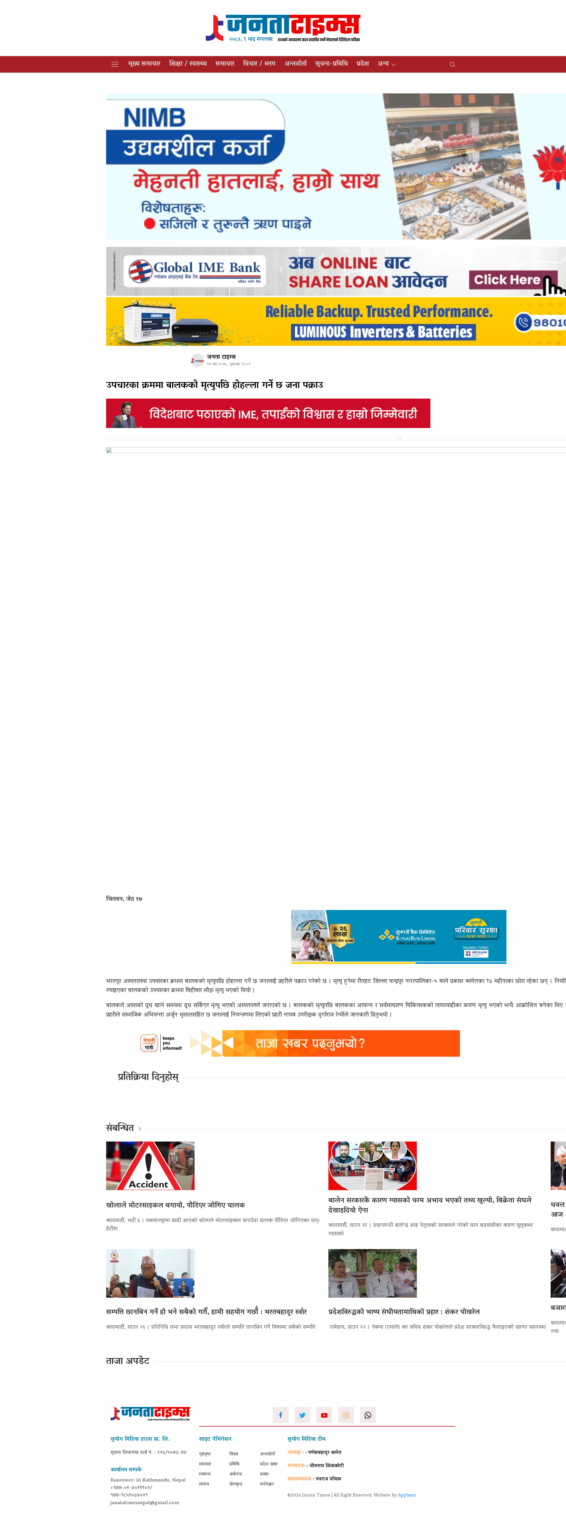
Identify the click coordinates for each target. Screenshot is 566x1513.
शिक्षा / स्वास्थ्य (188, 64)
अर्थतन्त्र (235, 1474)
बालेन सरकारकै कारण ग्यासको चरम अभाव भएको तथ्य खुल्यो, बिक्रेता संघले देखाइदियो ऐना (430, 1206)
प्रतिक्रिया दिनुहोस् (148, 1078)
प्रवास (264, 1474)
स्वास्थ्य (204, 1474)
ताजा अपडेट (127, 1362)
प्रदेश (363, 64)
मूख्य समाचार (144, 64)
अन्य (383, 64)
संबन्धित (120, 1129)
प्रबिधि (234, 1464)
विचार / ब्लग (259, 64)
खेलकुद (235, 1484)
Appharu (407, 1495)
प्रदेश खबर (269, 1464)
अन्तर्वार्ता (295, 64)
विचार (233, 1454)
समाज (204, 1484)
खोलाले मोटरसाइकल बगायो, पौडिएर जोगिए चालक (175, 1206)
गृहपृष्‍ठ (205, 1454)
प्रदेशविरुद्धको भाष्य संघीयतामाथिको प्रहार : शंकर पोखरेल (404, 1312)
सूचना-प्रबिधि (331, 64)
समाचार (224, 64)
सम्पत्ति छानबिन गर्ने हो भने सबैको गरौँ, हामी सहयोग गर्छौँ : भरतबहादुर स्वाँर (206, 1312)
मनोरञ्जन (267, 1484)
